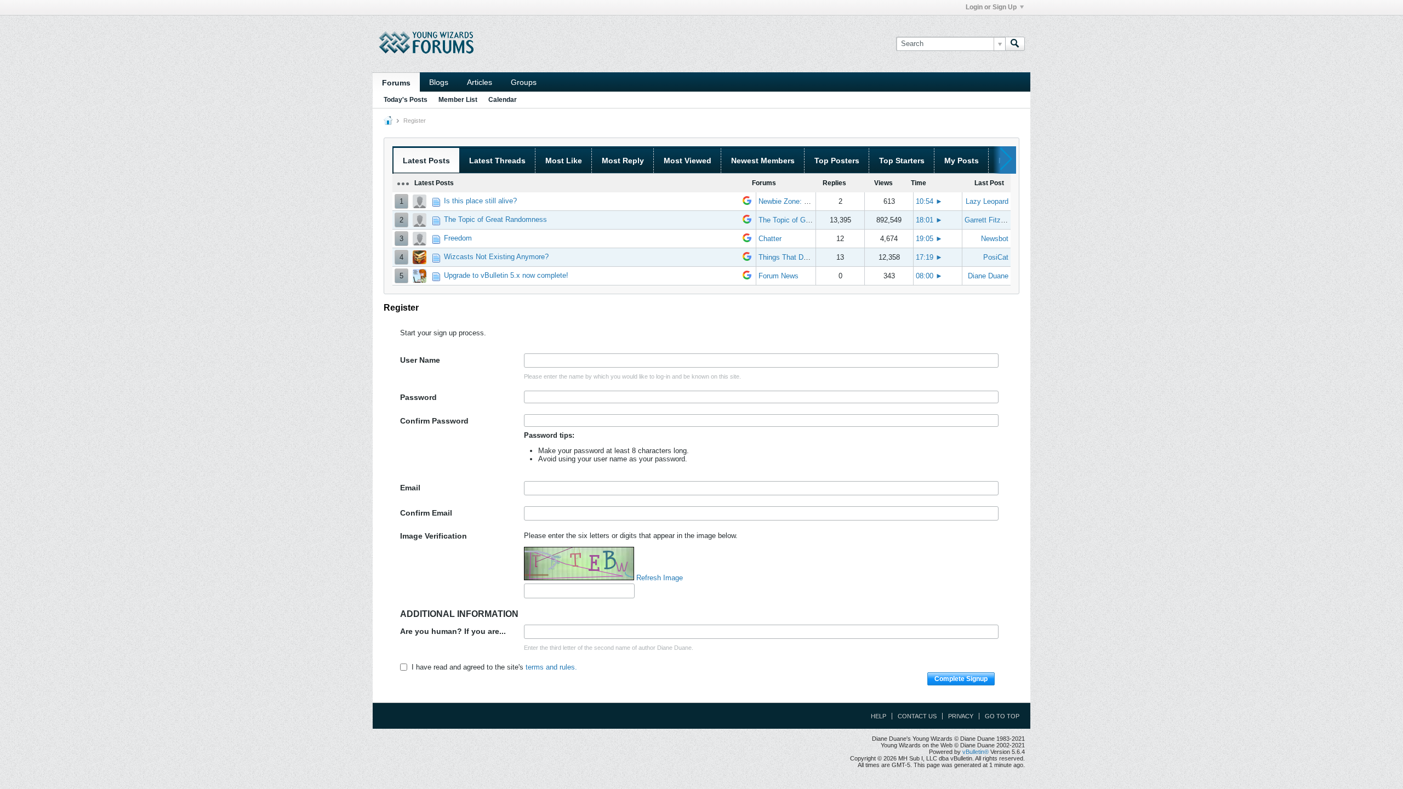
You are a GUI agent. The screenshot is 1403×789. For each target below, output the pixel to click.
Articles (479, 82)
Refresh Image (659, 578)
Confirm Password (434, 420)
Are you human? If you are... (453, 631)
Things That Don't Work (795, 257)
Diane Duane (988, 276)
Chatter (770, 239)
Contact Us (917, 716)
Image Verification (433, 535)
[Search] (1015, 44)
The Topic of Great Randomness (495, 219)
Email (410, 487)
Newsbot (994, 239)
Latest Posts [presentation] (426, 160)
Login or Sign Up (991, 7)
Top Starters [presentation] (902, 160)
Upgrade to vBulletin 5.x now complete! (506, 275)
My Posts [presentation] (961, 160)
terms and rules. (551, 667)
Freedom (458, 238)
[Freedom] (747, 240)
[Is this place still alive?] (747, 202)
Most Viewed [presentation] (687, 160)
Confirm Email (426, 512)
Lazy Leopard (987, 201)
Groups (524, 82)
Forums (396, 82)
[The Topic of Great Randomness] (747, 221)
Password (418, 397)
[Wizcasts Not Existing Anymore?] (747, 258)
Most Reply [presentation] (623, 160)
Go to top (1002, 716)
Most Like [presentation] (563, 160)
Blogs (438, 82)
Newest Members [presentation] (763, 160)
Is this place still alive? (480, 201)
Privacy (960, 716)
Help (878, 716)
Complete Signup (961, 679)
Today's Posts (405, 100)
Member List (457, 100)
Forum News (778, 276)
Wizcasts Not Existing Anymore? (496, 257)
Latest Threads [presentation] (497, 160)
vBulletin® (975, 751)
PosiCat (995, 257)
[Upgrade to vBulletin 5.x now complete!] (747, 277)
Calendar (502, 100)
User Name (420, 360)
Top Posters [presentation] (836, 160)
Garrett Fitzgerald (992, 220)
